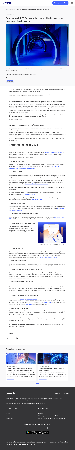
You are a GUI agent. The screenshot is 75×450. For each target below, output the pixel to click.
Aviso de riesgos (42, 411)
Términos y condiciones (47, 416)
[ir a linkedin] (41, 424)
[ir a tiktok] (50, 424)
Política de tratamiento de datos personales (52, 418)
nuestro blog (47, 302)
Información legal (43, 408)
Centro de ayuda (10, 416)
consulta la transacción (28, 194)
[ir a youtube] (47, 424)
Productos (8, 411)
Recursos (8, 9)
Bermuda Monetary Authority (53, 152)
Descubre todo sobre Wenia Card (48, 257)
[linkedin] (16, 337)
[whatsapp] (7, 337)
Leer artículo (10, 379)
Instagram (28, 304)
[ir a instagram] (44, 424)
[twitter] (12, 337)
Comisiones (41, 413)
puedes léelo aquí (37, 199)
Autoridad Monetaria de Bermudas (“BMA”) (51, 398)
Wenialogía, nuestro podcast (28, 299)
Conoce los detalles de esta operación (36, 184)
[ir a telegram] (47, 428)
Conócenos (8, 413)
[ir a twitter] (38, 424)
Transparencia (9, 418)
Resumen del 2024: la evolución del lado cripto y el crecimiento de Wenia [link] (32, 9)
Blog (12, 9)
